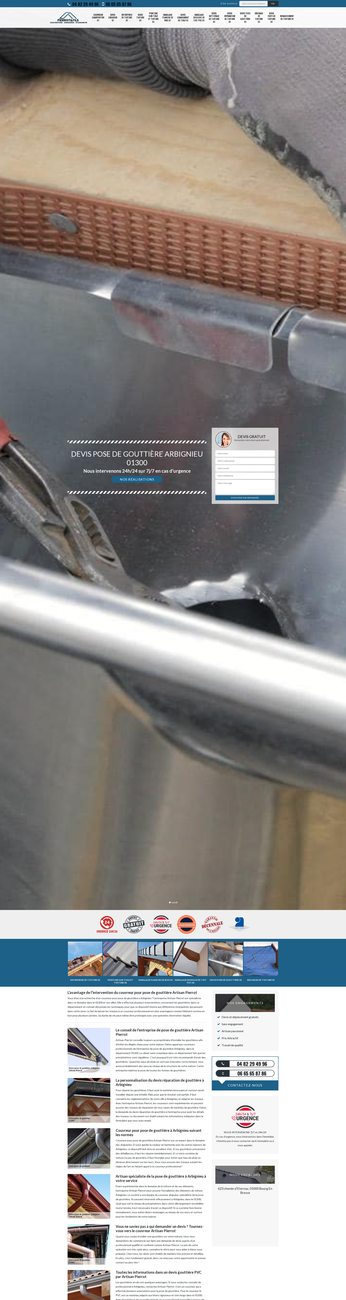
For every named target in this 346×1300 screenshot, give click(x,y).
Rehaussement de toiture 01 (287, 17)
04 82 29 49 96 (85, 4)
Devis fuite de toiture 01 (271, 17)
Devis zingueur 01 (112, 17)
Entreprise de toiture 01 (126, 17)
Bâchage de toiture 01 (259, 17)
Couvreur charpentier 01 (98, 17)
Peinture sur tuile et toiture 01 (153, 17)
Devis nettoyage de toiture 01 (214, 17)
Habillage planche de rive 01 (167, 17)
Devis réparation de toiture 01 (229, 17)
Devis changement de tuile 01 (183, 17)
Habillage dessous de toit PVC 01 (199, 17)
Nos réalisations (137, 479)
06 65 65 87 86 (118, 4)
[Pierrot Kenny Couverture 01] (69, 17)
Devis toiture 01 (140, 17)
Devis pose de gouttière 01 (245, 17)
